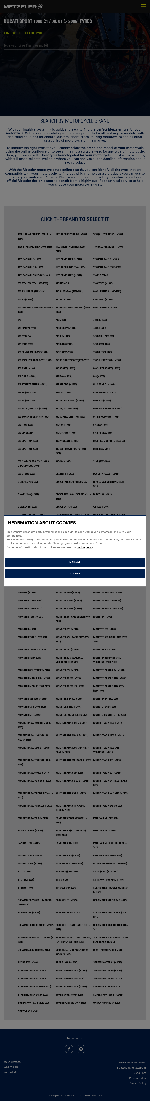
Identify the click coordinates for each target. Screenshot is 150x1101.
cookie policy (85, 547)
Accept (75, 573)
